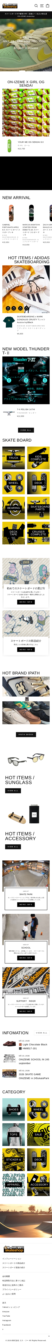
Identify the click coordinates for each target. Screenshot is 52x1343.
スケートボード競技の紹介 (13, 1267)
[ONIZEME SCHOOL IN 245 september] (9, 1059)
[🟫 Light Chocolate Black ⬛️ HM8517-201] (9, 1044)
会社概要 (6, 1276)
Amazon (5, 1312)
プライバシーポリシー (11, 1289)
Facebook (6, 1325)
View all (42, 1033)
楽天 (4, 1303)
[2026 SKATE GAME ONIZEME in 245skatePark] (9, 1073)
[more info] (26, 583)
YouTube (6, 1316)
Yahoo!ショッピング (11, 1307)
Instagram (6, 1320)
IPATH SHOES (25, 734)
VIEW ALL (26, 430)
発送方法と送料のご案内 (12, 1285)
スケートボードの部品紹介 (13, 1263)
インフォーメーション (11, 1259)
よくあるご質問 (9, 1294)
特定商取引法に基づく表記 (13, 1281)
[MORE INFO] (26, 886)
